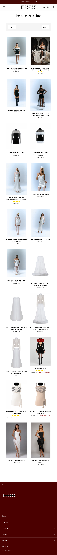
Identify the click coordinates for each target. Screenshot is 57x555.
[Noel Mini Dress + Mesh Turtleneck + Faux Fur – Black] (40, 136)
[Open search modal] (48, 7)
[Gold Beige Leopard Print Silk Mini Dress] (40, 394)
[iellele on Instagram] (5, 547)
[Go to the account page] (44, 7)
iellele (11, 550)
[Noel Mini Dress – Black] (16, 93)
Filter (11, 27)
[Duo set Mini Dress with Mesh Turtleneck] (16, 223)
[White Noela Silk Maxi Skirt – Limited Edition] (16, 309)
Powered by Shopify (6, 552)
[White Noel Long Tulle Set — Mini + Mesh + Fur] (16, 263)
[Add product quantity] (12, 72)
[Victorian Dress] (40, 351)
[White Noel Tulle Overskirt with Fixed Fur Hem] (40, 265)
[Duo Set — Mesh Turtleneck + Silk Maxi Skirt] (16, 352)
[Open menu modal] (4, 7)
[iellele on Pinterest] (3, 547)
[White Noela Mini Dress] (40, 177)
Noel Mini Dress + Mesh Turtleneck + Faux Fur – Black (40, 154)
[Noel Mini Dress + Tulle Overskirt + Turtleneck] (40, 95)
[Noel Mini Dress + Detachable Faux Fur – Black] (16, 51)
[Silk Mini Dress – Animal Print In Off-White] (16, 394)
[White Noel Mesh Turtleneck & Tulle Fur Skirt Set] (40, 309)
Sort (44, 27)
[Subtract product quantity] (7, 72)
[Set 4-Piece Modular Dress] (40, 223)
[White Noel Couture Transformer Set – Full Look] (16, 179)
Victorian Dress (40, 368)
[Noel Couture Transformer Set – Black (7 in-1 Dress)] (40, 51)
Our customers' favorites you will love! (28, 1)
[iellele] (28, 7)
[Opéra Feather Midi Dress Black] (40, 440)
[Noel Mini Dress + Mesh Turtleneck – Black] (16, 136)
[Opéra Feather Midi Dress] (16, 440)
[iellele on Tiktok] (8, 547)
